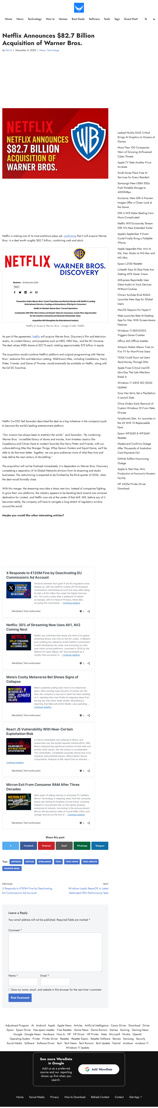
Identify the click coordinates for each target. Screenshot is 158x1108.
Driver (146, 1025)
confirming (70, 236)
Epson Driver (23, 1030)
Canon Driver (118, 1025)
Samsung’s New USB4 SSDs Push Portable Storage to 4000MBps (134, 187)
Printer (36, 1039)
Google (17, 1034)
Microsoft (114, 1034)
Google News (33, 1034)
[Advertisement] (55, 77)
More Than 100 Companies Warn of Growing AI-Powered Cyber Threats (135, 152)
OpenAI (137, 1034)
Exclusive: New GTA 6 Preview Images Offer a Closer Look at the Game (135, 202)
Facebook (28, 845)
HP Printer (93, 1034)
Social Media (14, 1043)
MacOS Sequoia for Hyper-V (134, 310)
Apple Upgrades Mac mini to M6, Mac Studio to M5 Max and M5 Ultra (136, 253)
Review (117, 1039)
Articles (16, 861)
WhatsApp (82, 845)
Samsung (128, 1039)
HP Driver (79, 1034)
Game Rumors (99, 1030)
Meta (104, 1034)
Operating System (20, 1039)
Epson (10, 1030)
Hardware (48, 1034)
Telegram (100, 845)
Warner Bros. (12, 868)
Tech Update (90, 861)
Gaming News (140, 1030)
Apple (51, 1025)
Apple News (64, 1025)
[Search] (146, 19)
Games (63, 19)
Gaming (124, 1030)
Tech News (72, 861)
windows (128, 1043)
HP (69, 1034)
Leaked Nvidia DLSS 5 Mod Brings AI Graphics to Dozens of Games (136, 137)
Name (13, 976)
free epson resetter (44, 1030)
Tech (58, 861)
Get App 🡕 (135, 1097)
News (20, 19)
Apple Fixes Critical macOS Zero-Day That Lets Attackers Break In (134, 372)
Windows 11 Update (77, 1048)
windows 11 (141, 1043)
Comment (15, 930)
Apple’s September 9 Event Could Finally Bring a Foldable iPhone (135, 238)
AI (32, 1025)
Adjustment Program (17, 1025)
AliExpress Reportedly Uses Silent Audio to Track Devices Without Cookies (134, 284)
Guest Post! (131, 19)
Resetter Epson (79, 1039)
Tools (107, 19)
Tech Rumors (86, 1043)
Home (8, 19)
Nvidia (126, 1034)
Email (64, 845)
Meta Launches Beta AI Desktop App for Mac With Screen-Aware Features (136, 320)
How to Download (74, 1097)
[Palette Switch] (154, 19)
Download (134, 1025)
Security (140, 1039)
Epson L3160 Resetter (130, 264)
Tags (117, 19)
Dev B (9, 50)
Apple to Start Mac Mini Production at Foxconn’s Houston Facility (136, 473)
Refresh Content (100, 1097)
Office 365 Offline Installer (133, 341)
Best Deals (78, 19)
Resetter (64, 1039)
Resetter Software (100, 1039)
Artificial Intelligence (96, 1025)
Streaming (44, 861)
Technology (35, 19)
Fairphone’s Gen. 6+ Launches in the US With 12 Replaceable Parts (136, 422)
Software (94, 19)
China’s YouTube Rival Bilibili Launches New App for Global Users (135, 299)
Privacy (54, 1097)
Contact (119, 1097)
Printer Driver (50, 1039)
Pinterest (46, 845)
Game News (81, 1030)
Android (41, 1025)
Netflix (36, 337)
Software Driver (46, 1043)
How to (50, 19)
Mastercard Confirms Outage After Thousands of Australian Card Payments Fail (134, 448)
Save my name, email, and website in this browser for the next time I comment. (56, 990)
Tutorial (116, 1043)
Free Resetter (64, 1030)
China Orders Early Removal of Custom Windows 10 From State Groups (136, 408)
